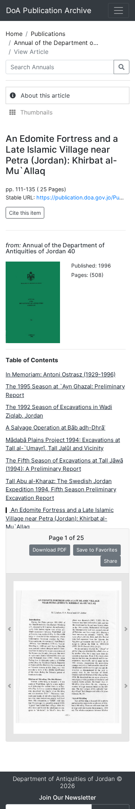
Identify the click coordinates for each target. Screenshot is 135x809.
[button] (9, 657)
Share (110, 561)
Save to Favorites (96, 550)
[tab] (67, 95)
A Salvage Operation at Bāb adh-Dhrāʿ (55, 427)
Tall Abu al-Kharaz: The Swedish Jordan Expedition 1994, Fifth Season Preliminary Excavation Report (61, 489)
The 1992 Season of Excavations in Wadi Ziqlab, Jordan (59, 411)
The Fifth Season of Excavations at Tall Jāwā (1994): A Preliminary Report (64, 465)
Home (14, 33)
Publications (48, 33)
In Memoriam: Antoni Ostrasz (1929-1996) (61, 374)
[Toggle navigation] (118, 10)
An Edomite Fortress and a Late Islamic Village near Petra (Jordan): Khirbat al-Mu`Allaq (60, 518)
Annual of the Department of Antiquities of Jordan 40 (55, 248)
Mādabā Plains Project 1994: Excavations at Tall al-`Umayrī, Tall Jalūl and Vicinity (63, 444)
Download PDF (50, 550)
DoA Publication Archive (49, 10)
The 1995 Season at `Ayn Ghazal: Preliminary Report (65, 391)
